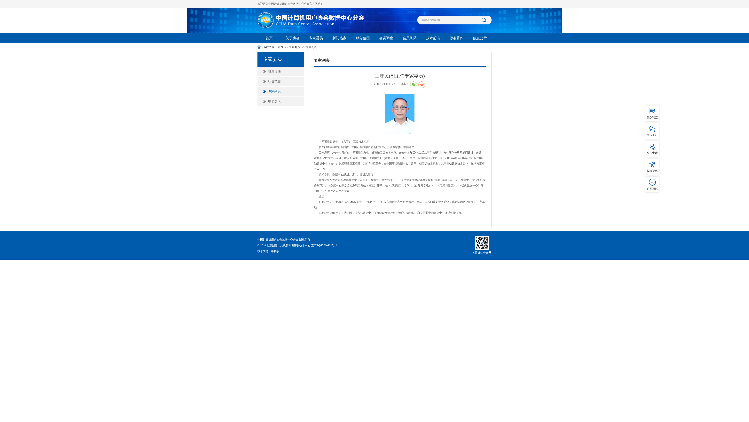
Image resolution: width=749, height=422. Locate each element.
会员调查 (386, 38)
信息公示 (480, 38)
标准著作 (456, 38)
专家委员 (316, 38)
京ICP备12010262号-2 (324, 245)
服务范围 (363, 38)
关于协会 (293, 38)
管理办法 (274, 71)
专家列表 (311, 47)
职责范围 (274, 81)
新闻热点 (339, 38)
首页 (269, 38)
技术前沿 (433, 38)
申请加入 (274, 101)
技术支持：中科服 (268, 251)
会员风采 (410, 38)
